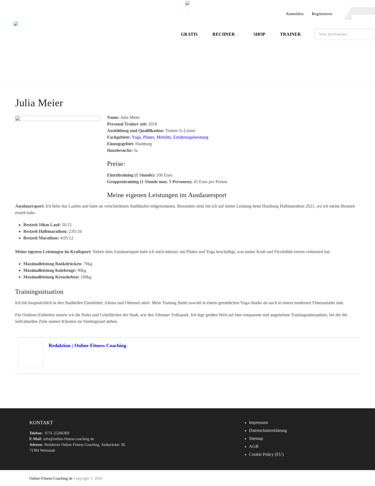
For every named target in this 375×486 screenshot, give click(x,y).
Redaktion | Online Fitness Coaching (87, 345)
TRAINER (290, 34)
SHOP (259, 34)
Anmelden (295, 14)
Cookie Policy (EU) (266, 454)
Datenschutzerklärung (268, 430)
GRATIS (189, 34)
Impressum (258, 422)
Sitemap (256, 438)
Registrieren (322, 14)
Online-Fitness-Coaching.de (50, 478)
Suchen (369, 34)
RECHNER (223, 34)
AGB (254, 446)
